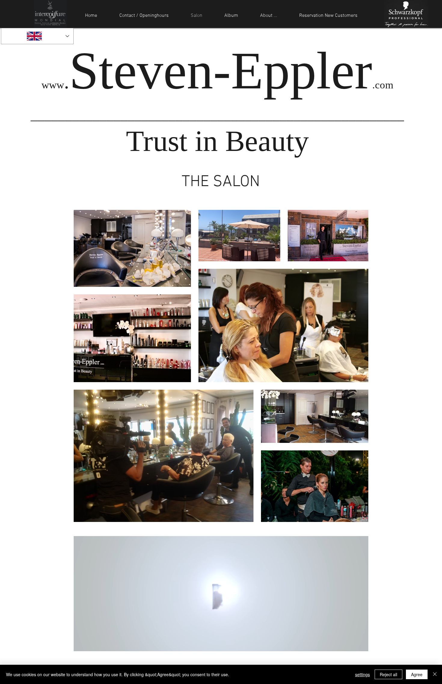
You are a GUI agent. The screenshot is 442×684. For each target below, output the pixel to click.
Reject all (388, 674)
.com (382, 85)
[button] (360, 644)
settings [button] (362, 674)
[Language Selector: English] (37, 36)
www (52, 85)
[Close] (434, 674)
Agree (416, 674)
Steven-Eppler (220, 70)
